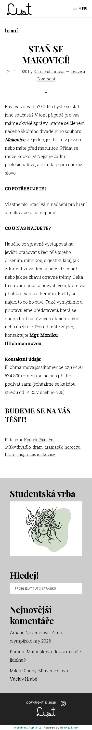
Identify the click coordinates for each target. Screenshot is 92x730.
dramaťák (53, 447)
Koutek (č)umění (39, 439)
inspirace (26, 454)
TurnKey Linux (69, 727)
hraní (10, 454)
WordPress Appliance (27, 727)
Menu (83, 8)
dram (38, 447)
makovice (46, 454)
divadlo (24, 447)
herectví (72, 447)
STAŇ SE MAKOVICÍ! (46, 54)
